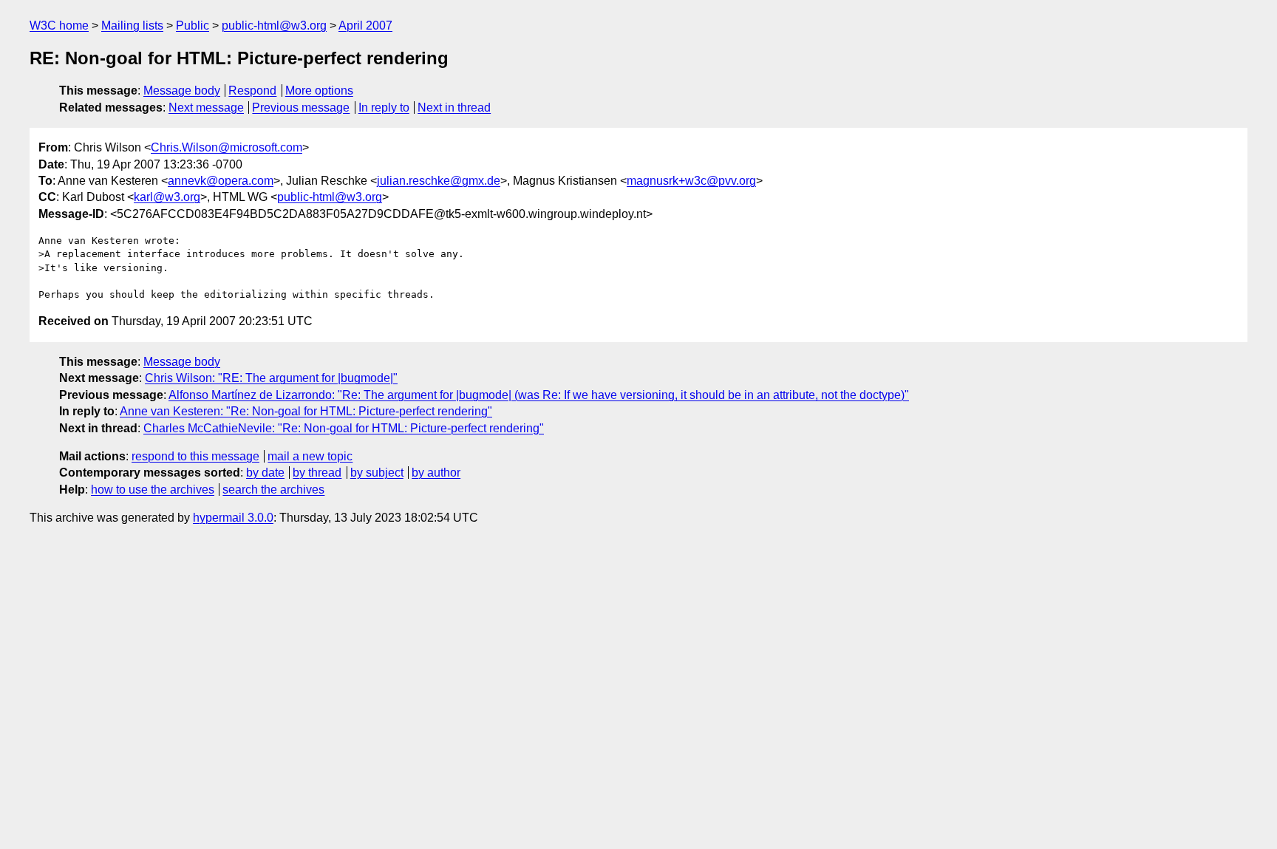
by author (436, 472)
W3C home (59, 25)
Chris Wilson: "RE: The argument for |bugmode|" (271, 378)
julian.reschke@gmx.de (438, 180)
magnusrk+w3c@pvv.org (691, 180)
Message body (181, 90)
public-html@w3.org (274, 25)
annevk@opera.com (220, 180)
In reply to (383, 107)
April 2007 (365, 25)
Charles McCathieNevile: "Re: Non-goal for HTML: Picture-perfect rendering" (343, 428)
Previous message (301, 107)
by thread (317, 472)
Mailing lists (132, 25)
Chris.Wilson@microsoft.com (226, 147)
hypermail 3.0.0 (233, 517)
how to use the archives (152, 489)
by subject (376, 472)
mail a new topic (310, 456)
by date (265, 472)
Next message (206, 107)
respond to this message (195, 456)
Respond (252, 90)
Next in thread (454, 107)
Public (192, 25)
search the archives (273, 489)
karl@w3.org (167, 197)
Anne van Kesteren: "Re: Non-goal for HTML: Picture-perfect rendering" (306, 411)
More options (319, 90)
